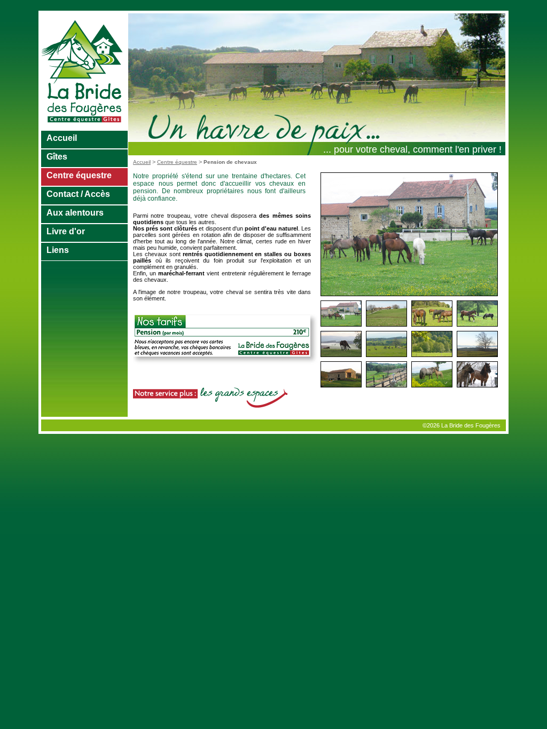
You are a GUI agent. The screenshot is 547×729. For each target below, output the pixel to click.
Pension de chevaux (230, 162)
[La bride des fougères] (84, 128)
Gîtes (56, 156)
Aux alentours (75, 212)
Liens (57, 250)
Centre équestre (79, 175)
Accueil (61, 137)
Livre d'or (65, 231)
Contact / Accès (78, 194)
